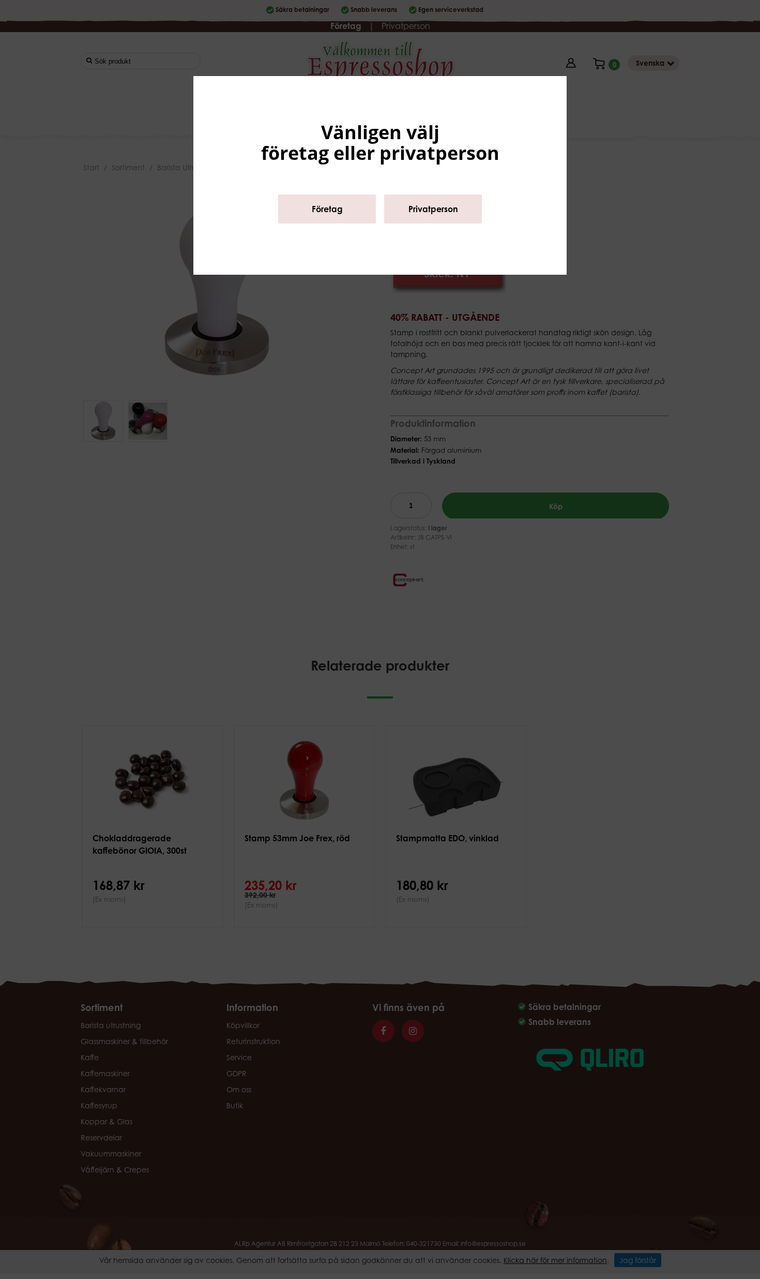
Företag (327, 209)
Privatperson (433, 209)
